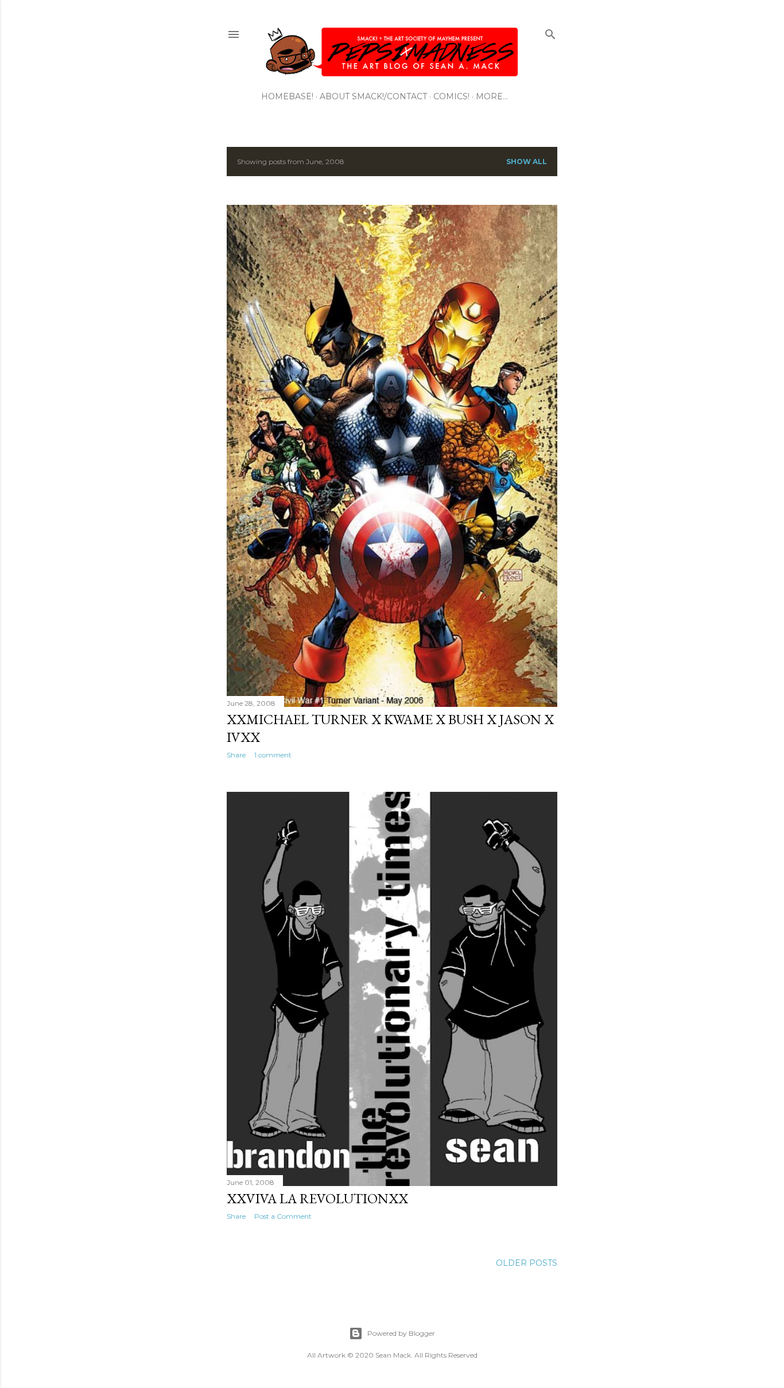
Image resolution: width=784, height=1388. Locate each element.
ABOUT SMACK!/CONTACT (373, 96)
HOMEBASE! (287, 96)
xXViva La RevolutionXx (317, 1198)
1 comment (273, 755)
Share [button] (236, 755)
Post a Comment (283, 1216)
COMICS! (451, 96)
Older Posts (526, 1263)
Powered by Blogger (401, 1333)
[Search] (550, 32)
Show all (526, 161)
